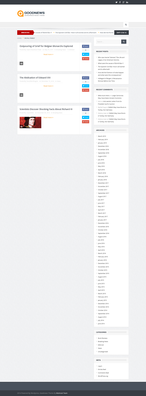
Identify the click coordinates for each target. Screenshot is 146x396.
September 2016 (103, 233)
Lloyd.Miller (30, 113)
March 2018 (102, 173)
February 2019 (103, 139)
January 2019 (102, 143)
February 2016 (103, 257)
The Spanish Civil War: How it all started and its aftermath (67, 32)
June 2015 (101, 283)
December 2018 (103, 146)
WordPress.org (103, 376)
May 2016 (101, 247)
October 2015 (102, 270)
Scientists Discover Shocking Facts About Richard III (46, 109)
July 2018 (101, 160)
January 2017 (102, 220)
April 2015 (101, 290)
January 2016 (102, 260)
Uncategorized (103, 352)
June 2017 (101, 203)
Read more (48, 54)
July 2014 (101, 320)
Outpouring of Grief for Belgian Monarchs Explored (46, 46)
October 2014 (102, 310)
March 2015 (102, 294)
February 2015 (103, 297)
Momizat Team (61, 393)
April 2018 (101, 170)
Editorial (101, 345)
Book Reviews (102, 338)
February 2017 (103, 216)
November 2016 (103, 227)
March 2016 (102, 253)
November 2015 (103, 267)
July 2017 (101, 200)
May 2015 (101, 287)
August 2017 (102, 196)
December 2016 (103, 223)
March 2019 (102, 136)
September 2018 (103, 153)
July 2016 (101, 240)
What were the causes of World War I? (111, 63)
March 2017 (102, 213)
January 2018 (102, 180)
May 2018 (101, 166)
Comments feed (103, 373)
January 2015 (102, 300)
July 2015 (101, 280)
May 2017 (101, 206)
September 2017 (103, 193)
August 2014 (102, 317)
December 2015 (103, 263)
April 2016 (101, 250)
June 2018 (101, 163)
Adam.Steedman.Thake (34, 50)
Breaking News (61, 50)
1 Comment (70, 50)
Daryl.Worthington (32, 81)
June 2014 (101, 324)
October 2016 (102, 230)
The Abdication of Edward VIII (35, 77)
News (59, 81)
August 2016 (102, 237)
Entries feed (102, 369)
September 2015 (103, 273)
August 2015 (102, 277)
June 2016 (101, 243)
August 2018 (102, 156)
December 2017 (103, 183)
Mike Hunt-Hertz (103, 96)
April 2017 (101, 210)
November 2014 (103, 307)
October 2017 (102, 190)
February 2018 (103, 176)
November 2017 (103, 186)
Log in (100, 366)
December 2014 (103, 304)
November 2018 (103, 149)
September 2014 (103, 314)
